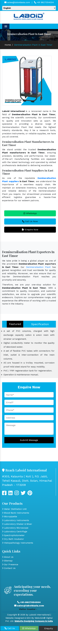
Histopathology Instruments (18, 543)
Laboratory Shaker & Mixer (17, 524)
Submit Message (29, 440)
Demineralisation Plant (38, 267)
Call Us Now (31, 221)
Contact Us (9, 568)
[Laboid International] (29, 16)
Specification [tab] (40, 324)
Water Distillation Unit (15, 509)
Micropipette (10, 516)
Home (8, 45)
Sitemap (8, 560)
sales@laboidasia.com (18, 2)
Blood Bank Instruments (16, 513)
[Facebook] (4, 494)
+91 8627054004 (45, 2)
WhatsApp (31, 213)
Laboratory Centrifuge (15, 531)
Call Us (11, 628)
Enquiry (48, 628)
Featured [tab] (15, 324)
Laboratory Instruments (16, 520)
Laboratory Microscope (15, 528)
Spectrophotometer (14, 535)
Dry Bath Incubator (13, 539)
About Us (8, 557)
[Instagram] (16, 494)
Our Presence (10, 564)
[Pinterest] (29, 494)
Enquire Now (31, 229)
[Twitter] (10, 494)
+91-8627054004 (30, 602)
